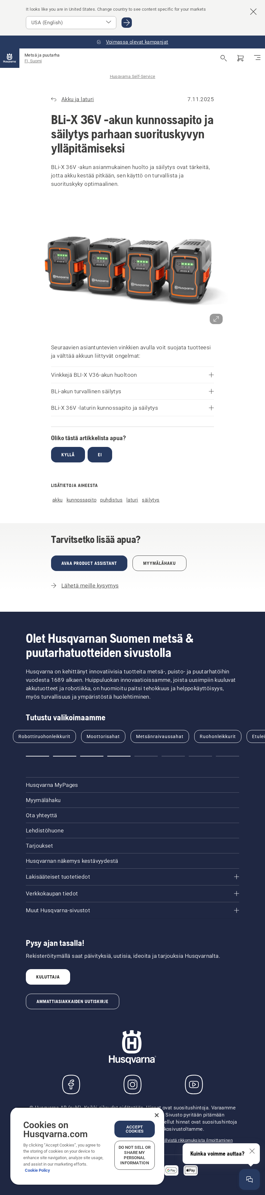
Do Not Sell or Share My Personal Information (135, 1155)
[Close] (156, 1115)
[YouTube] (194, 1084)
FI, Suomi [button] (33, 60)
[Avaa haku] (223, 58)
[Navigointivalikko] (257, 58)
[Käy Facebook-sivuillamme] (71, 1084)
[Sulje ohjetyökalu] (252, 1151)
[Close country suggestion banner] (253, 11)
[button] (132, 265)
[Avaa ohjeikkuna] (249, 1179)
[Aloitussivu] (9, 58)
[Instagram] (132, 1084)
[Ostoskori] (240, 58)
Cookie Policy (37, 1170)
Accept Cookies (134, 1129)
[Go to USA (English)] (127, 22)
